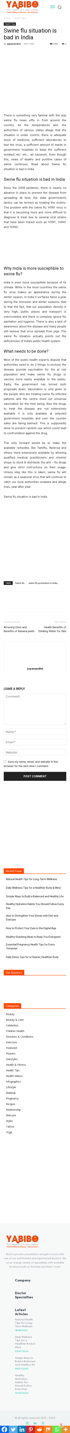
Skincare (11, 1115)
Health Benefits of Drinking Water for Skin (52, 629)
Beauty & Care (15, 1020)
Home (7, 18)
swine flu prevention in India (43, 583)
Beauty (10, 1014)
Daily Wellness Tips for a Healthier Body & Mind (33, 887)
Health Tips (20, 18)
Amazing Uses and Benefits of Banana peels (19, 629)
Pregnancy (12, 1098)
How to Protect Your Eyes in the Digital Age (31, 928)
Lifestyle (11, 1087)
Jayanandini (14, 43)
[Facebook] (7, 52)
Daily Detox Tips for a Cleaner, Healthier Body (32, 957)
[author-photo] (35, 663)
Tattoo (10, 1126)
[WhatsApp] (33, 52)
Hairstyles (12, 1059)
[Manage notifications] (61, 1425)
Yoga (9, 1132)
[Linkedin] (35, 1423)
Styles (9, 1121)
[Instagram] (27, 1423)
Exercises (11, 1042)
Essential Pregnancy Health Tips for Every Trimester (30, 946)
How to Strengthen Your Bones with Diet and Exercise (32, 917)
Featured (11, 1048)
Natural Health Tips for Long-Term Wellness (31, 879)
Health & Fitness (16, 1064)
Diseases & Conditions (19, 1036)
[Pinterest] (24, 52)
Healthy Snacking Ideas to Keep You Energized (33, 936)
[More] (42, 52)
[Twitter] (16, 52)
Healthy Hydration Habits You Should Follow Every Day (35, 906)
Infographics (13, 1081)
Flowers (10, 1053)
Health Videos (14, 1076)
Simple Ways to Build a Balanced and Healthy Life (35, 896)
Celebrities (12, 1025)
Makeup (11, 1093)
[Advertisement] (35, 539)
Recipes (10, 1104)
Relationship (13, 1109)
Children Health (15, 1031)
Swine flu (19, 583)
